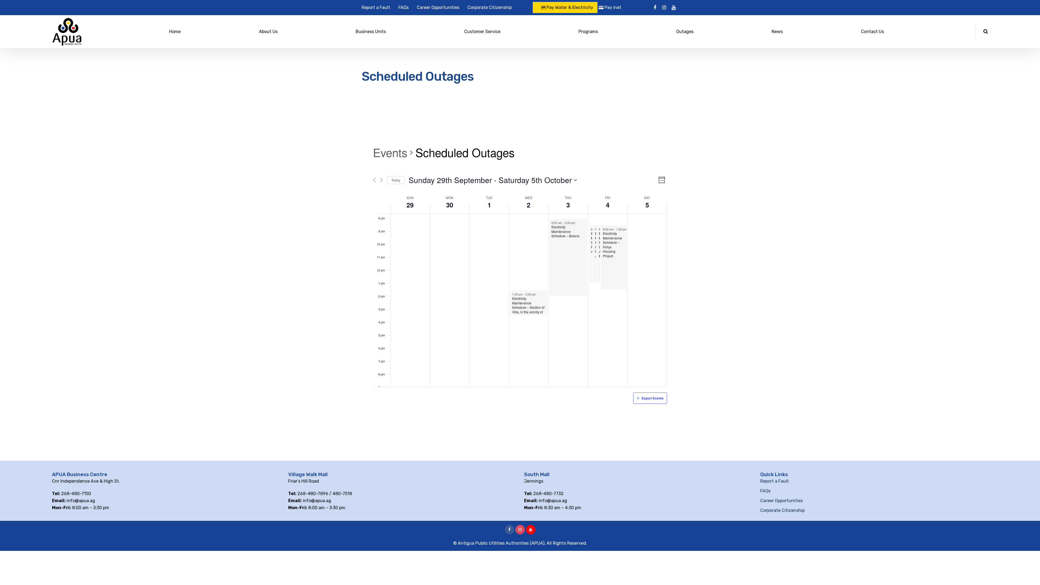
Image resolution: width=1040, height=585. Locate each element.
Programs (588, 31)
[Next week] (381, 180)
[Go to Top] (1029, 572)
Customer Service (482, 31)
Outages (685, 31)
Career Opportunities (438, 7)
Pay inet (612, 7)
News (777, 31)
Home (175, 31)
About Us (268, 31)
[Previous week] (374, 180)
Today (395, 180)
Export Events (653, 398)
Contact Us (872, 31)
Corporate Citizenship (489, 7)
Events (390, 152)
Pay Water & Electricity (569, 7)
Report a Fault (376, 7)
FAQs (403, 7)
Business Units (371, 31)
